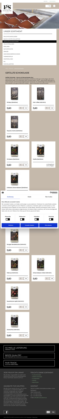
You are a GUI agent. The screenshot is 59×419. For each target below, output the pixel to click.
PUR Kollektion (9, 64)
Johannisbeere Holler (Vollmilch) (42, 273)
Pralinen (6, 46)
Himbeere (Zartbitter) (13, 159)
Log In (45, 1)
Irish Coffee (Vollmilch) (39, 102)
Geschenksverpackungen (12, 54)
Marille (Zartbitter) (38, 159)
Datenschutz (34, 417)
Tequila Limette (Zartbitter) (14, 130)
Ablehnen (10, 225)
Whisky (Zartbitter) (12, 102)
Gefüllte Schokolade (37, 376)
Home (6, 68)
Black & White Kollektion (12, 39)
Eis (4, 61)
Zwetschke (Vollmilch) (13, 329)
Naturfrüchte (8, 49)
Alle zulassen (48, 225)
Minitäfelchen (8, 59)
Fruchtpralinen (9, 44)
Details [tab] (29, 196)
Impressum (29, 417)
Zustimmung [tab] (10, 196)
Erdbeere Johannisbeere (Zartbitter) (17, 187)
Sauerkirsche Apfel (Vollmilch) (15, 301)
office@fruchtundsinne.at (40, 397)
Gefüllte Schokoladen (11, 41)
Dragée (6, 51)
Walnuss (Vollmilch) (12, 273)
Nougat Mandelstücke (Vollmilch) (16, 244)
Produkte (11, 68)
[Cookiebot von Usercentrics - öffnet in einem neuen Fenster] (51, 193)
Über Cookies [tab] (48, 196)
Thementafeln (8, 56)
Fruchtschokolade (36, 375)
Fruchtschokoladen (10, 36)
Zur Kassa (52, 1)
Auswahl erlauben (29, 225)
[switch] (21, 218)
